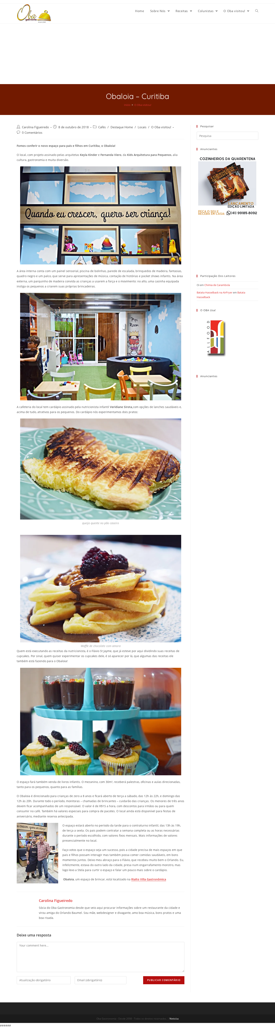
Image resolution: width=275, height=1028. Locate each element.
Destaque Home (122, 127)
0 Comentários (32, 133)
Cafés (102, 127)
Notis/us (174, 1018)
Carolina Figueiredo (35, 127)
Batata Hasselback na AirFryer (214, 292)
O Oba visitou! (161, 127)
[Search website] (256, 10)
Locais (142, 127)
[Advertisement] (137, 54)
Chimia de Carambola (217, 285)
